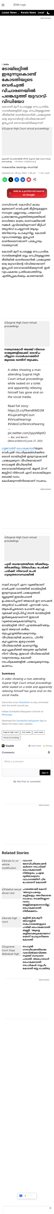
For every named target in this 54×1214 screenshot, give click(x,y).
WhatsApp (7, 715)
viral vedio (26, 732)
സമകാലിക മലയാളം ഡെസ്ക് (20, 167)
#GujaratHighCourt (21, 415)
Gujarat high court (11, 732)
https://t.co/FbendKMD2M (26, 411)
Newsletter (24, 702)
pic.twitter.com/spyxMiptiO (27, 433)
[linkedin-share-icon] (22, 181)
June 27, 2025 (35, 441)
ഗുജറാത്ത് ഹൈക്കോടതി (18, 448)
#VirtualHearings (19, 420)
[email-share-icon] (28, 181)
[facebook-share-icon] (16, 181)
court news (38, 732)
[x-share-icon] (10, 181)
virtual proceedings (11, 738)
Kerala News (28, 12)
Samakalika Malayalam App (30, 721)
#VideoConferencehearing (26, 424)
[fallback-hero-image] (11, 864)
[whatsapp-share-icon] (4, 181)
